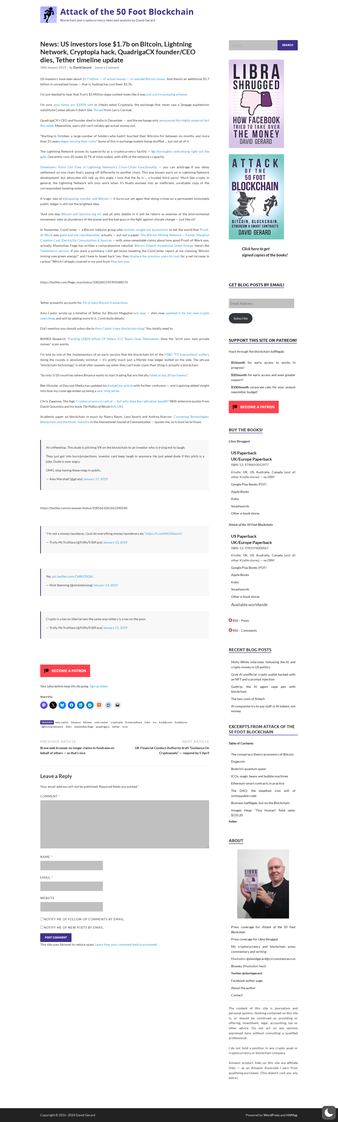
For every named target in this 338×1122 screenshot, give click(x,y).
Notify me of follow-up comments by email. (84, 919)
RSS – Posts (240, 620)
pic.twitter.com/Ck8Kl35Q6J (72, 576)
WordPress (272, 1115)
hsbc (147, 722)
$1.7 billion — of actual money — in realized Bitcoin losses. (124, 79)
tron (125, 726)
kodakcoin (165, 722)
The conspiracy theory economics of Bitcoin (262, 754)
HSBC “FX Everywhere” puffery (186, 354)
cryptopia (117, 722)
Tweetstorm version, (54, 251)
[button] (329, 1113)
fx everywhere (133, 722)
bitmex (87, 722)
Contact (237, 995)
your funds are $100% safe (73, 105)
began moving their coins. (78, 141)
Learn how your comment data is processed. (126, 944)
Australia (262, 472)
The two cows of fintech (248, 699)
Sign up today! (99, 686)
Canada (277, 472)
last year (140, 313)
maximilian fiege (83, 726)
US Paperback (244, 452)
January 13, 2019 (115, 542)
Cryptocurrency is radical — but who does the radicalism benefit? (122, 401)
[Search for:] (263, 45)
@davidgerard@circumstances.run (270, 959)
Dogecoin (238, 761)
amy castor (62, 722)
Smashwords (240, 506)
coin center (101, 722)
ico (155, 722)
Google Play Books (244, 484)
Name (46, 857)
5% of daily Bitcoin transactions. (105, 303)
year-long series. (108, 391)
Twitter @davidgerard (246, 973)
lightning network (52, 726)
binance (76, 722)
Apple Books (240, 492)
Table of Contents (241, 743)
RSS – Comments (244, 630)
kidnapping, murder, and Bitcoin (86, 199)
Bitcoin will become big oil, (81, 214)
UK (119, 406)
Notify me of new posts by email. (74, 927)
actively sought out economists (146, 230)
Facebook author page (247, 980)
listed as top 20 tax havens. (168, 375)
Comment (50, 796)
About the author (243, 988)
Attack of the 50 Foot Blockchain (127, 11)
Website (47, 898)
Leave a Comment (107, 67)
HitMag (291, 1115)
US (114, 406)
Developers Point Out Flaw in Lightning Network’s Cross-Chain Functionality (98, 167)
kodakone (181, 722)
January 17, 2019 (95, 479)
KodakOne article (120, 385)
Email (46, 877)
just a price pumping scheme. (166, 94)
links (69, 726)
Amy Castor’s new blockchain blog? (120, 328)
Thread (98, 110)
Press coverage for (254, 939)
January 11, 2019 (115, 628)
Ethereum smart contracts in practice (257, 783)
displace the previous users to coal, (155, 256)
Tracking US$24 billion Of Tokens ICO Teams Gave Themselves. (114, 339)
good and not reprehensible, (80, 235)
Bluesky (236, 966)
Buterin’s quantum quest (248, 769)
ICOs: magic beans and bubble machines (259, 776)
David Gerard (82, 67)
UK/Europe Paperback (251, 459)
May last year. (120, 261)
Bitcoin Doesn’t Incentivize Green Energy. (164, 245)
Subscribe (241, 318)
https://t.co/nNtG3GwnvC (164, 533)
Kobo (235, 499)
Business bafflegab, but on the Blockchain (260, 803)
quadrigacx (102, 726)
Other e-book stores (245, 513)
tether (116, 726)
